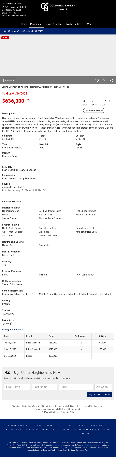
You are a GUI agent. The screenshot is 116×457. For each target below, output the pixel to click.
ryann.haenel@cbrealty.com (14, 15)
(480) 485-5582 (9, 13)
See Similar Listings (94, 110)
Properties (36, 25)
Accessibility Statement (76, 430)
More (91, 25)
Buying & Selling (55, 25)
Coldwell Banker (18, 425)
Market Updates (75, 25)
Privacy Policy (95, 425)
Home (24, 24)
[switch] (97, 80)
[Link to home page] (58, 7)
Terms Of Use (75, 425)
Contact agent (9, 80)
